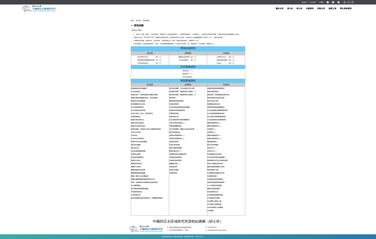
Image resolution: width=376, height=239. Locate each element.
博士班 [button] (290, 8)
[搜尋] (352, 2)
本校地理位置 (178, 236)
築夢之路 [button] (332, 8)
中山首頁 (313, 2)
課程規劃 (146, 20)
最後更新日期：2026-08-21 (193, 236)
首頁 (132, 20)
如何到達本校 (167, 236)
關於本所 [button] (280, 8)
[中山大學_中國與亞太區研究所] (188, 8)
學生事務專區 (346, 8)
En (349, 2)
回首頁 (304, 2)
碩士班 (138, 20)
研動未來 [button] (321, 8)
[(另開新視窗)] (327, 2)
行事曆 (321, 2)
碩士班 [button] (299, 8)
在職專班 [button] (310, 8)
